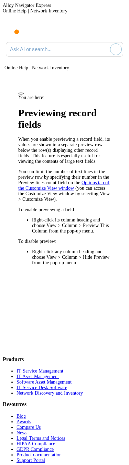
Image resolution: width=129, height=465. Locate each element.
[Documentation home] (34, 30)
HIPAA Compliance (36, 443)
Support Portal (31, 460)
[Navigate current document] (118, 30)
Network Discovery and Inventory (50, 393)
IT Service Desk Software (42, 387)
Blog (21, 416)
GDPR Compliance (35, 449)
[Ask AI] (116, 49)
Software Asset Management (44, 382)
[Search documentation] (103, 49)
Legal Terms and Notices (41, 438)
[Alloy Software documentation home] (13, 28)
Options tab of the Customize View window (63, 185)
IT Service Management (40, 371)
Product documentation (39, 454)
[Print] (21, 93)
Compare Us (29, 427)
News (22, 432)
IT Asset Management (38, 376)
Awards (24, 421)
